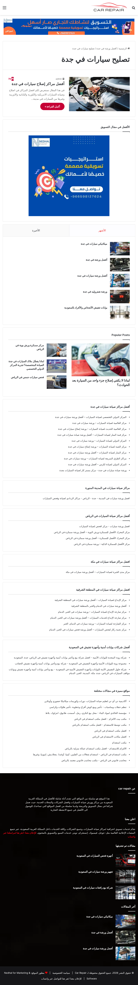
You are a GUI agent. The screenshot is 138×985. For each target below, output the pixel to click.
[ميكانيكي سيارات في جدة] (120, 248)
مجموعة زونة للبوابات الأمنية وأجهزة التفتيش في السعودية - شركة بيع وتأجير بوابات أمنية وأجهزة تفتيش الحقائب (70, 663)
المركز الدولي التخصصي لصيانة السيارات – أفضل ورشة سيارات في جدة (90, 417)
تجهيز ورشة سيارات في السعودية (95, 871)
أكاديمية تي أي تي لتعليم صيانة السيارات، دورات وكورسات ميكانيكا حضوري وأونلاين (85, 701)
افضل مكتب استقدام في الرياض (110, 730)
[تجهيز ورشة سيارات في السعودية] (125, 876)
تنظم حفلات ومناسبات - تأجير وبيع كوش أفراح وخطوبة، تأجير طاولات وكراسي (87, 707)
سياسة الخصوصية (61, 972)
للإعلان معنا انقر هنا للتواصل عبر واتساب (61, 978)
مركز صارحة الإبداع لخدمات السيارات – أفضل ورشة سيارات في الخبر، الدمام (88, 617)
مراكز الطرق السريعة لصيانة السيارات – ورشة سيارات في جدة (95, 458)
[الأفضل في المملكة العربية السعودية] (69, 26)
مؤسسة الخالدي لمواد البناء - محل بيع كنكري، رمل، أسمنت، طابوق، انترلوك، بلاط (85, 712)
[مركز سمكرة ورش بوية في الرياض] (56, 350)
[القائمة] (4, 9)
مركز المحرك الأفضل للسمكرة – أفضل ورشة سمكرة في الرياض (98, 538)
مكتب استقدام (119, 742)
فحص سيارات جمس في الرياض (27, 377)
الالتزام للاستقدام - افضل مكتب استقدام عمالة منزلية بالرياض (95, 748)
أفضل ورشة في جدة (106, 48)
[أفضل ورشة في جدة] (120, 264)
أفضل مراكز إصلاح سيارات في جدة (38, 84)
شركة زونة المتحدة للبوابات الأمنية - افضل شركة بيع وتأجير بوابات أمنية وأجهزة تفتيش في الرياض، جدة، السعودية (70, 657)
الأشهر (102, 230)
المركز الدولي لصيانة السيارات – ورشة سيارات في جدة (99, 440)
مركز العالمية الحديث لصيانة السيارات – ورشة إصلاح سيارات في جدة (92, 428)
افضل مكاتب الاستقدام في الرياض (109, 736)
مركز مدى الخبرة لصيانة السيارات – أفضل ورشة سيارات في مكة (98, 572)
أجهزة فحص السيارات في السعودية (95, 855)
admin (59, 78)
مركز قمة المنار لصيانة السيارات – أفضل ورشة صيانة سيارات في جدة (92, 434)
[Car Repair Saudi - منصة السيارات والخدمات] (109, 8)
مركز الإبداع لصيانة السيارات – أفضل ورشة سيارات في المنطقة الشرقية (90, 599)
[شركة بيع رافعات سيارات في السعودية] (125, 892)
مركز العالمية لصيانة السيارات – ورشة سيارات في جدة (99, 422)
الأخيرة (36, 230)
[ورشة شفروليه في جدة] (120, 296)
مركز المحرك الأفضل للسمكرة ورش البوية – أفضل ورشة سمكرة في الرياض (92, 532)
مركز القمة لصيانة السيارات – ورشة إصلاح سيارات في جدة (97, 446)
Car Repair (80, 972)
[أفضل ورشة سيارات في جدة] (120, 280)
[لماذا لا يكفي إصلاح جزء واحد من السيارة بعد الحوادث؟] (101, 359)
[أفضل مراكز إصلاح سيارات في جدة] (99, 94)
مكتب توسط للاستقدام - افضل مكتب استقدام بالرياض (99, 724)
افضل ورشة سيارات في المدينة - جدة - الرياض (106, 498)
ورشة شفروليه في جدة (95, 291)
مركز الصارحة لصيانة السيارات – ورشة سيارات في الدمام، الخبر (94, 623)
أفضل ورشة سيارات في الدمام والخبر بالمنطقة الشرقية (98, 605)
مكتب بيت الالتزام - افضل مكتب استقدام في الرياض (100, 718)
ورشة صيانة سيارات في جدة (112, 470)
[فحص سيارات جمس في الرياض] (56, 382)
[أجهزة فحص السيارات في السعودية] (125, 860)
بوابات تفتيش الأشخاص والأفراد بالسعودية (85, 307)
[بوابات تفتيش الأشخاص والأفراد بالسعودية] (120, 312)
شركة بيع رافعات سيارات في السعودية (93, 887)
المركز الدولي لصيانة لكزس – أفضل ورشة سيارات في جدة (97, 464)
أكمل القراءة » (52, 106)
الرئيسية (123, 48)
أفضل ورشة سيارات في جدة (92, 275)
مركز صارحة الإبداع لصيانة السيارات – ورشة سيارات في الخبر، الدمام (92, 611)
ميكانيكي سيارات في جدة (94, 243)
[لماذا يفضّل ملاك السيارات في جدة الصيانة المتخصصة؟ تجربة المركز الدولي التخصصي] (56, 366)
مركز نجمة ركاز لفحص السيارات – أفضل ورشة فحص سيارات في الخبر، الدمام (87, 629)
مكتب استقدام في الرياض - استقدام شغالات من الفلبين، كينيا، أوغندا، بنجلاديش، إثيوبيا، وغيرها (79, 754)
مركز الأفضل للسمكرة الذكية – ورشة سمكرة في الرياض (102, 544)
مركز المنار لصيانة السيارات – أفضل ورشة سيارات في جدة (97, 452)
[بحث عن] (133, 9)
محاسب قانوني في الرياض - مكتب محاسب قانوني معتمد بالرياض (93, 760)
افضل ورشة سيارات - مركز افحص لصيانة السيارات (104, 526)
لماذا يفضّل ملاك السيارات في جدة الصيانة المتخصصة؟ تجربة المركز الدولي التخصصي (26, 365)
